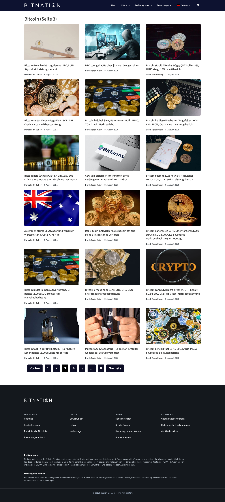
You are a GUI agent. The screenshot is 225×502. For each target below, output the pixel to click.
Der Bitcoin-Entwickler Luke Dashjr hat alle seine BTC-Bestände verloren (110, 233)
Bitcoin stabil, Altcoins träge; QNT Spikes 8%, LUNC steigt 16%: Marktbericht (172, 67)
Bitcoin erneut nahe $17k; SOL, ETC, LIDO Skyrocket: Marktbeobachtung (109, 292)
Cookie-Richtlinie (169, 431)
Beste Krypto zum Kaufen (128, 431)
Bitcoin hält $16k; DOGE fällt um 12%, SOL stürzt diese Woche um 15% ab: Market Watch (50, 177)
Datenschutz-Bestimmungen (175, 425)
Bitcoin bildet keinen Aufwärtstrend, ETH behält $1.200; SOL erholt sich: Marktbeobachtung (48, 294)
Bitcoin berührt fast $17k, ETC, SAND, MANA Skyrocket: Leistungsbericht (171, 351)
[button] (198, 6)
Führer (124, 5)
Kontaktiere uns (32, 425)
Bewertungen (163, 5)
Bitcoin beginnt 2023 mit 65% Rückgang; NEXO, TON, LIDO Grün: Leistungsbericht (169, 177)
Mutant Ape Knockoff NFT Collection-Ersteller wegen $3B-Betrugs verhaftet (111, 351)
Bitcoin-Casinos (123, 437)
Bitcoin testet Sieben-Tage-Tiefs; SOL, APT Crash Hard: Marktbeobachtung (48, 122)
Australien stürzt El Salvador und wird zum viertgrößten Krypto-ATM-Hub (49, 233)
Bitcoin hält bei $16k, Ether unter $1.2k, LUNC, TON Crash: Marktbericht (112, 122)
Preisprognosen (142, 5)
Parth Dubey (36, 74)
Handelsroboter (123, 419)
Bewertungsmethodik (35, 437)
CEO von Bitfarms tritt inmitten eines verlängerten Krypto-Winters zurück (107, 177)
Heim (113, 5)
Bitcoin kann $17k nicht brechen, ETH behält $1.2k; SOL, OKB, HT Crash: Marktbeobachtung (173, 292)
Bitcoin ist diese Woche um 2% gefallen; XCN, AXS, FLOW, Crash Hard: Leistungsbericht (172, 122)
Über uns (28, 419)
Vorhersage (75, 431)
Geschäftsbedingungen (173, 419)
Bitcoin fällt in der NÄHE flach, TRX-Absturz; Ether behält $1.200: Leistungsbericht (49, 351)
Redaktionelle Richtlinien (36, 431)
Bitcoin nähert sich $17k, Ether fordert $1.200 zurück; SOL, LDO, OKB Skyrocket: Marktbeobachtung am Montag (172, 235)
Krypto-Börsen (123, 425)
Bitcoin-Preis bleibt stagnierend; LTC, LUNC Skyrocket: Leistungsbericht (49, 67)
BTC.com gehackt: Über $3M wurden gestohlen (112, 65)
